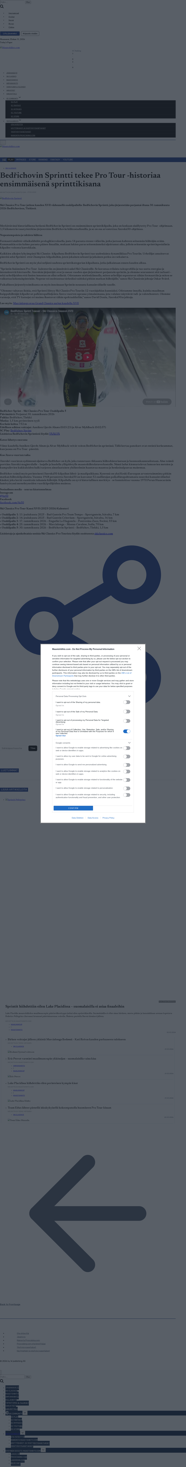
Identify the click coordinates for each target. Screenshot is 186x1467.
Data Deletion (77, 818)
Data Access (93, 818)
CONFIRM (73, 808)
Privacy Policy (108, 818)
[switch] (126, 702)
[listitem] (93, 696)
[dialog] (93, 733)
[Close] (140, 649)
